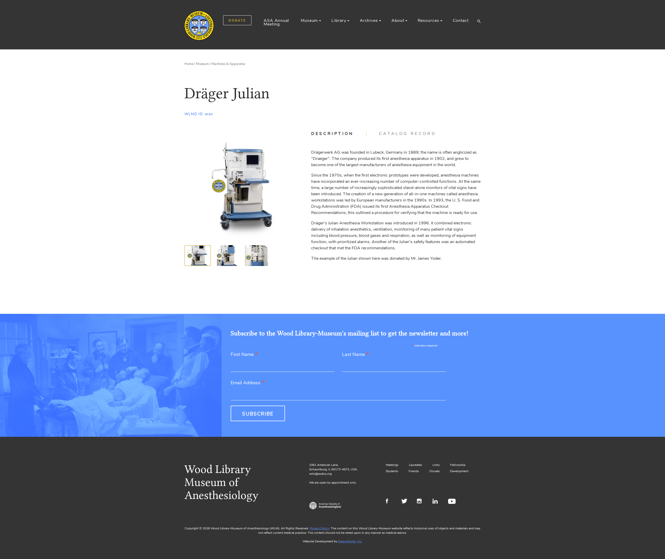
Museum (309, 20)
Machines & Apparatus (228, 64)
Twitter (405, 502)
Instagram (421, 502)
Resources (428, 20)
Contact (461, 20)
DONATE (237, 20)
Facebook (390, 502)
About (397, 20)
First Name (244, 354)
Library (338, 20)
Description (332, 133)
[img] (197, 255)
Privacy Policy (319, 528)
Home (189, 64)
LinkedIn (437, 502)
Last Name (355, 354)
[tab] (339, 133)
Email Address (248, 383)
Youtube (452, 502)
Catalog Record (407, 133)
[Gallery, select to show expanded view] (242, 185)
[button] (479, 21)
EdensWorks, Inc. (350, 541)
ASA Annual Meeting (276, 22)
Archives (369, 20)
